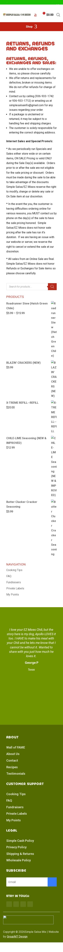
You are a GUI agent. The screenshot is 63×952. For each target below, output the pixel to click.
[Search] (52, 286)
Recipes (12, 767)
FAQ (8, 576)
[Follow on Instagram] (23, 904)
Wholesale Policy (18, 860)
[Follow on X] (16, 904)
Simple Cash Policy (20, 840)
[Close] (57, 5)
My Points (12, 594)
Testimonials (15, 773)
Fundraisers (13, 582)
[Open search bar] (58, 15)
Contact (12, 760)
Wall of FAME (15, 747)
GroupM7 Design (17, 936)
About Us (12, 754)
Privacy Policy (16, 847)
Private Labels (15, 588)
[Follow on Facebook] (9, 904)
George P (31, 662)
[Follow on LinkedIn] (30, 904)
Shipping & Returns (20, 854)
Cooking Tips (14, 570)
